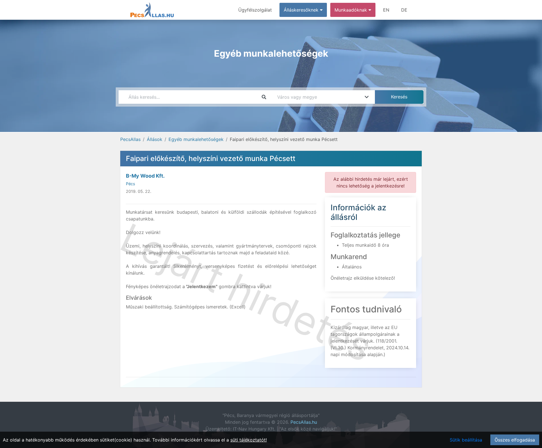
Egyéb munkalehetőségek (196, 139)
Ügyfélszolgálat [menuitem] (255, 10)
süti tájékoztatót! (248, 440)
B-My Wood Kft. (145, 176)
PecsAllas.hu (303, 422)
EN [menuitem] (386, 10)
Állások (154, 139)
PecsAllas (130, 139)
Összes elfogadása (515, 440)
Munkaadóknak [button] (351, 10)
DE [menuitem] (404, 10)
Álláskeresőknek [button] (302, 10)
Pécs (130, 183)
